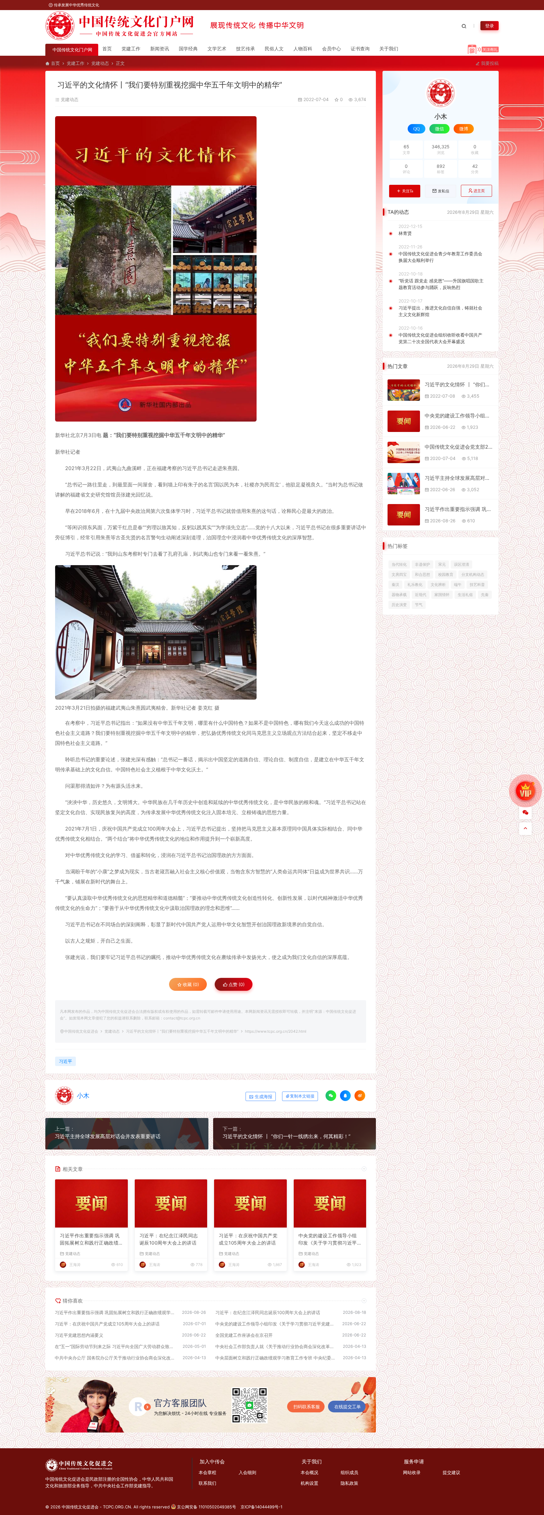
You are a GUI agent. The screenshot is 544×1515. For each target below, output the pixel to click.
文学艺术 (216, 49)
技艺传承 (245, 49)
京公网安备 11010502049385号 (206, 1506)
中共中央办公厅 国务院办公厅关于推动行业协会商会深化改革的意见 (115, 1357)
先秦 (485, 594)
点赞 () (236, 984)
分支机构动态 (473, 574)
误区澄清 (461, 564)
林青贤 (405, 233)
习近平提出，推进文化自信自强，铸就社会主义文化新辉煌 (440, 311)
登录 (489, 25)
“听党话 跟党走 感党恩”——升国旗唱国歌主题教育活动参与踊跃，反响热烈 (441, 284)
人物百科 (302, 49)
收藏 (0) (190, 984)
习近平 (65, 1061)
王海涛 (75, 1264)
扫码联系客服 (306, 1406)
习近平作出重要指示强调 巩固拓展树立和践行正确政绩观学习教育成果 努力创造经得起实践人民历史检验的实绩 (90, 1239)
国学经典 (188, 49)
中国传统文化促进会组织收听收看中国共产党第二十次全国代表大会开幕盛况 (440, 338)
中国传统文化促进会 (81, 1031)
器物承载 (399, 594)
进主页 (479, 190)
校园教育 (445, 574)
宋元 (442, 564)
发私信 (443, 191)
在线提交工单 (347, 1406)
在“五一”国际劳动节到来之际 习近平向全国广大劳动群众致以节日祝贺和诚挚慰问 (115, 1346)
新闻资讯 (159, 49)
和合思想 (422, 574)
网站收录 (412, 1472)
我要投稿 (489, 63)
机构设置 (309, 1483)
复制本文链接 (302, 1096)
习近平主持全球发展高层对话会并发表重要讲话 (108, 1136)
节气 (418, 604)
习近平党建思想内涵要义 (79, 1335)
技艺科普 (477, 584)
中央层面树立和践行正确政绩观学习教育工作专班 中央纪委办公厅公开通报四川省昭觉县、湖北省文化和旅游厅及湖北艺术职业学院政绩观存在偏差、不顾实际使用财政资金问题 (276, 1357)
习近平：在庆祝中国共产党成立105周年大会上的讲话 (248, 1239)
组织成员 (349, 1472)
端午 (458, 584)
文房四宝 (399, 574)
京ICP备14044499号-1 (261, 1506)
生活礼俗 (465, 594)
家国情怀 (442, 594)
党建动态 (100, 63)
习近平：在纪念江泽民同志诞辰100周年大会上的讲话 (168, 1239)
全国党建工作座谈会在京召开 (244, 1335)
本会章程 (207, 1472)
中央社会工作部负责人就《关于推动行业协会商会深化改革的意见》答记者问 (276, 1346)
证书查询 (360, 49)
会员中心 (331, 49)
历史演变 (399, 604)
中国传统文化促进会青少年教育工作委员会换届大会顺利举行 (440, 257)
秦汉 (395, 584)
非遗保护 (422, 564)
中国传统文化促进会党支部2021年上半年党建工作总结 (459, 447)
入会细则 (247, 1472)
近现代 (420, 594)
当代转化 (399, 564)
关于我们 (388, 49)
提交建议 (451, 1472)
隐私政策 (349, 1483)
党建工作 (131, 49)
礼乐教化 (414, 584)
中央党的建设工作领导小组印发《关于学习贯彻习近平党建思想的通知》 (327, 1239)
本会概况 (309, 1472)
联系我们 (207, 1483)
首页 (107, 49)
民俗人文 (274, 49)
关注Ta (407, 191)
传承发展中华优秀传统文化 (76, 5)
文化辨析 (438, 584)
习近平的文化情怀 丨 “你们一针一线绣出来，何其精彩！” (286, 1136)
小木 (83, 1095)
